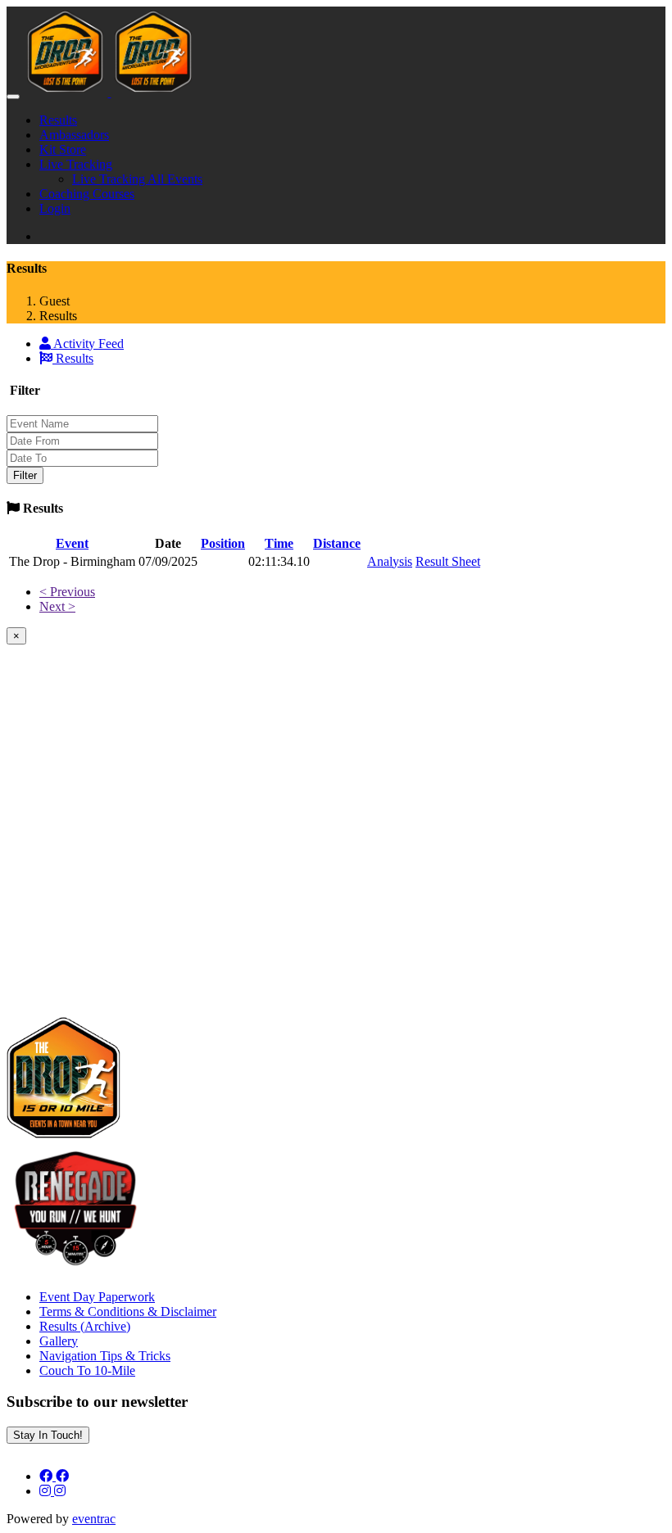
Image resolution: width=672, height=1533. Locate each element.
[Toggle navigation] (13, 96)
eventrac (94, 1519)
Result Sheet (447, 561)
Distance (337, 543)
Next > (57, 606)
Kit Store (62, 149)
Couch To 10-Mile (87, 1370)
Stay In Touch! (48, 1435)
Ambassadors (74, 135)
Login (54, 208)
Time (279, 543)
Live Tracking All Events (137, 179)
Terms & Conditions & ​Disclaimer (127, 1311)
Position (223, 543)
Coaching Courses (86, 194)
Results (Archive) (84, 1326)
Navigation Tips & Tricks (104, 1356)
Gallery (58, 1341)
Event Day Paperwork (97, 1297)
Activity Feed (87, 343)
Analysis (389, 561)
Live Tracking (75, 164)
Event (72, 543)
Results (58, 120)
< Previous (67, 592)
